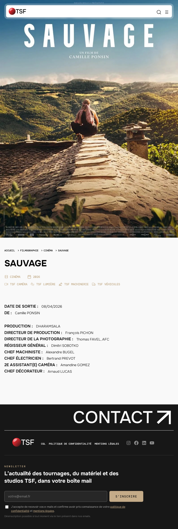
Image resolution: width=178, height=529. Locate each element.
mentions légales (43, 511)
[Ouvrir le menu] (166, 12)
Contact (113, 417)
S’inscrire (126, 496)
